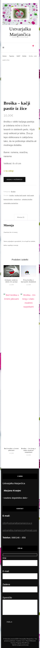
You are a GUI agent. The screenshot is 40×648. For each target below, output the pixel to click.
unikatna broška (27, 199)
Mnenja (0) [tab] (20, 217)
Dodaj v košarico (14, 179)
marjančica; (17, 199)
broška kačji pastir (20, 195)
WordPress (25, 643)
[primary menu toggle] (4, 47)
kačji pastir (30, 195)
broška (11, 195)
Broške (13, 191)
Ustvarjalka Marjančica (26, 639)
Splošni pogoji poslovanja (20, 645)
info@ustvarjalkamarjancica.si (17, 523)
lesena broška (8, 199)
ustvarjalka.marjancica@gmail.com (20, 530)
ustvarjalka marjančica (11, 203)
